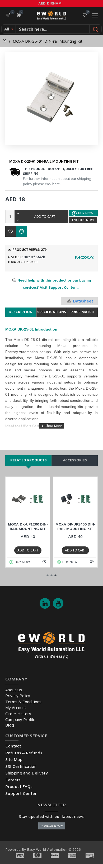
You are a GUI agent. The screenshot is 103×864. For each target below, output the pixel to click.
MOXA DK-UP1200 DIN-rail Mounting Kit (28, 527)
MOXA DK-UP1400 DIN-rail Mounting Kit (75, 527)
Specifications (51, 312)
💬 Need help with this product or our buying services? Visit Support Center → (51, 284)
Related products (28, 460)
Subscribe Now (53, 825)
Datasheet (83, 301)
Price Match (82, 312)
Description (20, 312)
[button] (48, 575)
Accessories (75, 460)
